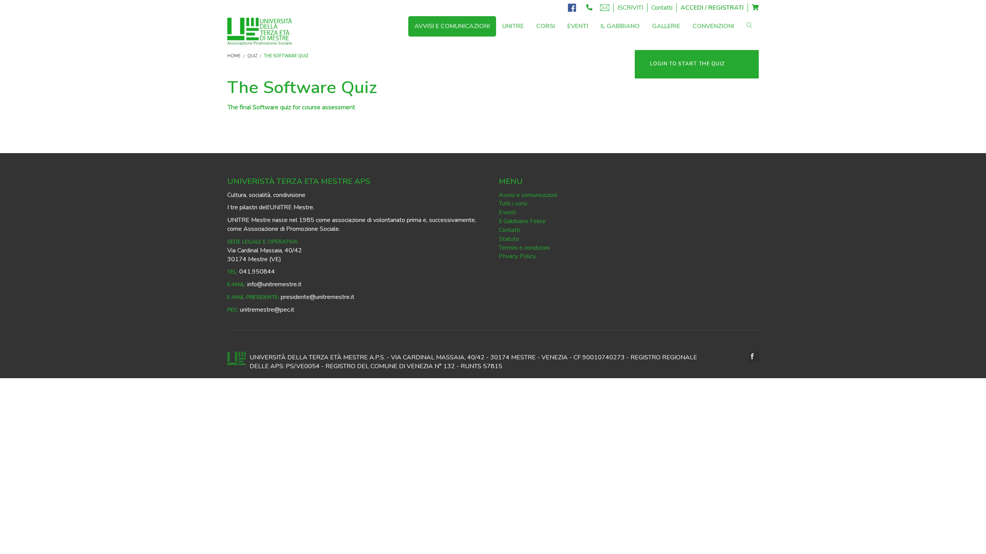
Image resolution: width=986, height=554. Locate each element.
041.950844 (257, 271)
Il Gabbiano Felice (522, 221)
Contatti (661, 7)
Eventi (507, 212)
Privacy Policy (517, 256)
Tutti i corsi (513, 203)
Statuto (509, 239)
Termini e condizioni (524, 248)
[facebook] (754, 357)
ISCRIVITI (630, 7)
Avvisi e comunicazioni (528, 195)
